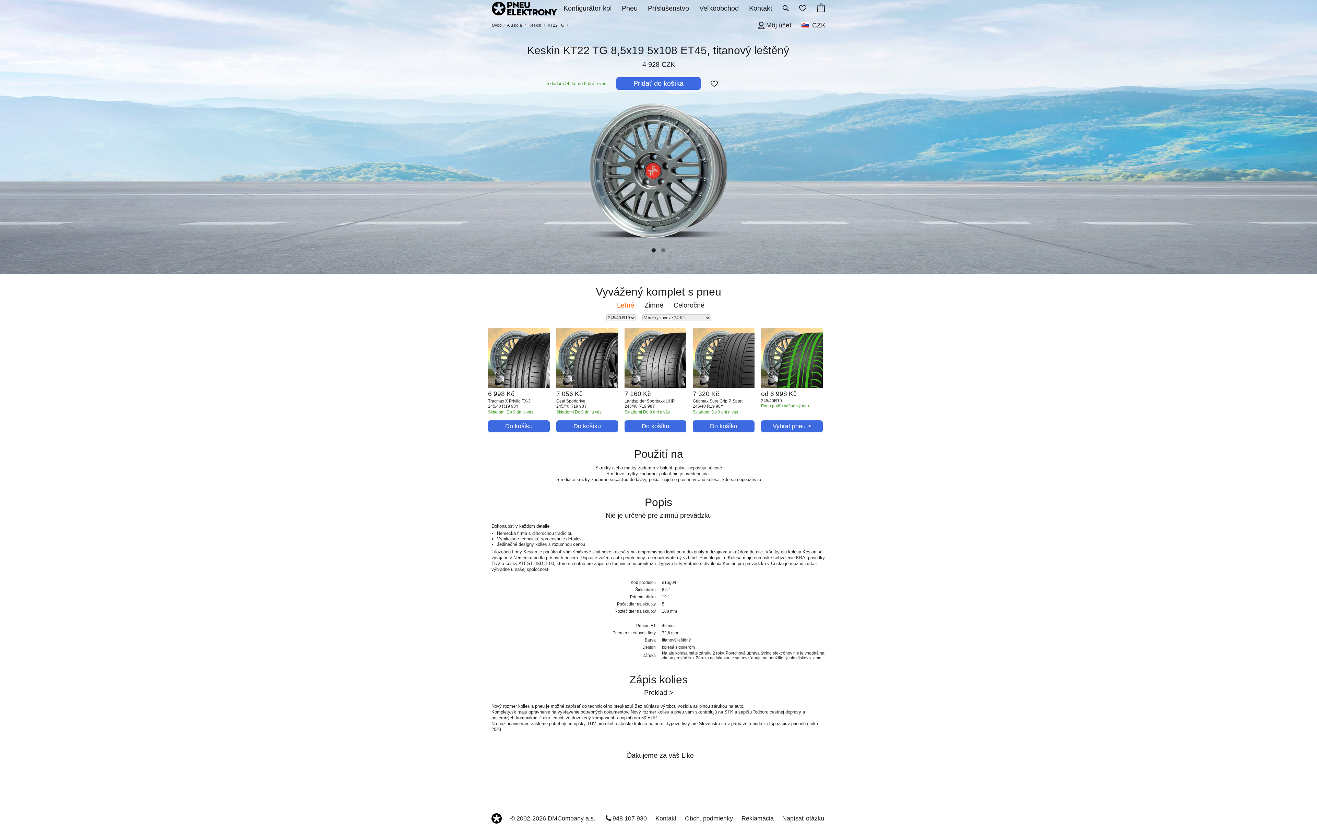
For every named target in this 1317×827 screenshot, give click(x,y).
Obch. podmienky (709, 818)
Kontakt (665, 818)
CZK (819, 25)
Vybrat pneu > (792, 426)
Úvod (497, 25)
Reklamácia (757, 818)
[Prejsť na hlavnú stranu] (524, 9)
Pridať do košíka (658, 83)
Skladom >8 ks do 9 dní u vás (576, 83)
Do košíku (519, 426)
